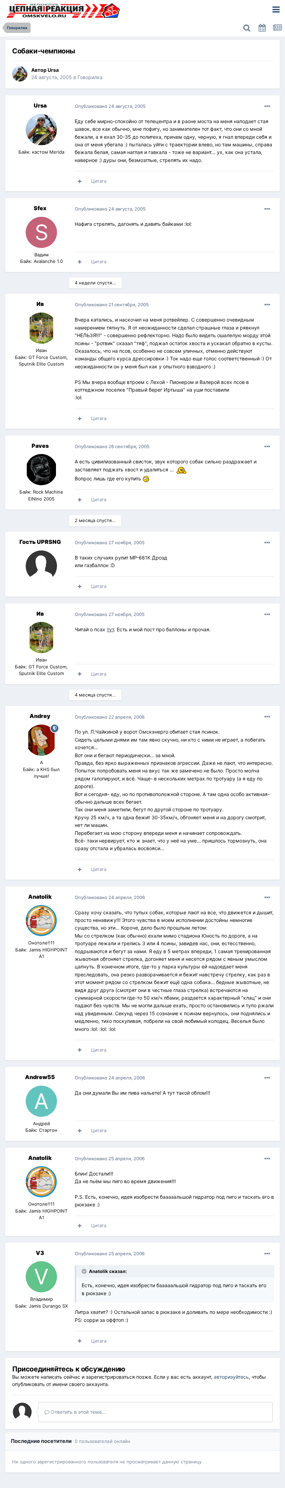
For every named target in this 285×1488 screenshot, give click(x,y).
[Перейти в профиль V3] (41, 1276)
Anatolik (40, 896)
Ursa (53, 70)
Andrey (40, 715)
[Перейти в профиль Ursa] (19, 74)
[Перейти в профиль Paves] (41, 469)
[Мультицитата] (79, 181)
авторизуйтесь (231, 1377)
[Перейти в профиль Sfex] (41, 232)
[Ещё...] (267, 106)
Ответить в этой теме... (77, 1412)
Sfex (40, 208)
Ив (40, 303)
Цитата (98, 181)
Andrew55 (40, 1077)
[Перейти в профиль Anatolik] (41, 920)
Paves (40, 445)
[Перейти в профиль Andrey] (41, 740)
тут (110, 629)
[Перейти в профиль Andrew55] (41, 1101)
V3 (40, 1252)
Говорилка (90, 77)
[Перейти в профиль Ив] (41, 328)
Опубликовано (110, 106)
